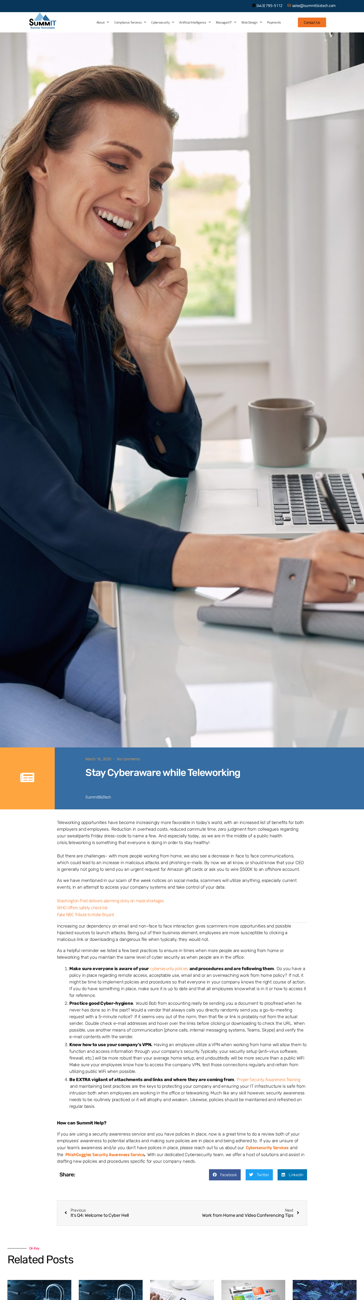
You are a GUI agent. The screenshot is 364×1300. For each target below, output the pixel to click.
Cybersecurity (160, 22)
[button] (225, 1174)
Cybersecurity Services (267, 1147)
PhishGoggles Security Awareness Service (104, 1154)
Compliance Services (128, 22)
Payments (274, 22)
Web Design (249, 22)
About (101, 22)
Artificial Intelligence (192, 22)
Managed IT (224, 22)
